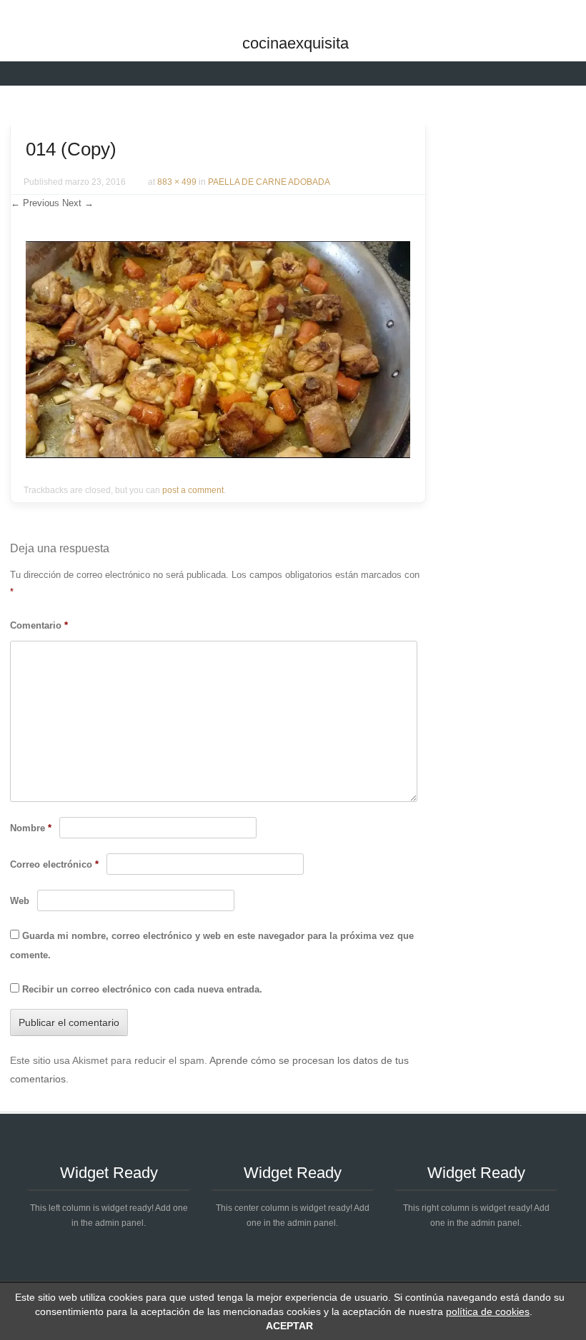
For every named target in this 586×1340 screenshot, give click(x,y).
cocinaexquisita (295, 43)
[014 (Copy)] (218, 454)
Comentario (39, 625)
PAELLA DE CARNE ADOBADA (269, 182)
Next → (78, 203)
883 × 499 (177, 182)
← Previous (35, 203)
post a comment (193, 490)
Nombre (30, 828)
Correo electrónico (54, 864)
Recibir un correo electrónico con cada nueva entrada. (142, 989)
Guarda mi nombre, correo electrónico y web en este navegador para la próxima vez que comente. (212, 945)
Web (19, 900)
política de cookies (488, 1311)
